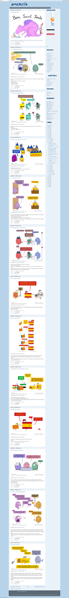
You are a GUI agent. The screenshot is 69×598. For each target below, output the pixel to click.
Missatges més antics (39, 586)
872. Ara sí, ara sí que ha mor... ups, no (18, 139)
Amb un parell (16, 88)
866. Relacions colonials (15, 409)
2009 (49, 126)
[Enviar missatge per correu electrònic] (22, 41)
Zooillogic (48, 119)
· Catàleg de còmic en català (51, 78)
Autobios (16, 7)
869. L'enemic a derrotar (15, 278)
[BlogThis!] (16, 43)
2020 (49, 178)
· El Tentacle (49, 57)
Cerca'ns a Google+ (3, 597)
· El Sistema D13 (49, 56)
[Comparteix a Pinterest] (18, 43)
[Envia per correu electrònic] (15, 43)
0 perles (12, 133)
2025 (49, 185)
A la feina (48, 101)
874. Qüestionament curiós (16, 49)
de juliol (50, 167)
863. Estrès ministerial (15, 544)
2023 (49, 182)
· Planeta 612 (49, 70)
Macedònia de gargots (17, 44)
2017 (49, 137)
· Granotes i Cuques (50, 64)
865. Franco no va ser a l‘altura (17, 450)
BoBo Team (48, 106)
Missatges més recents (16, 586)
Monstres (48, 114)
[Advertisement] (51, 204)
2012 (49, 130)
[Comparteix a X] (17, 43)
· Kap (47, 94)
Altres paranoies (47, 7)
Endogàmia (48, 108)
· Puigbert (48, 71)
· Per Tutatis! (49, 83)
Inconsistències (35, 7)
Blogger (56, 594)
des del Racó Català (31, 40)
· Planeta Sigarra (49, 84)
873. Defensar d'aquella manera (17, 93)
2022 (49, 181)
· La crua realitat (49, 68)
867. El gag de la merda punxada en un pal (19, 368)
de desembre (51, 174)
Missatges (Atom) (18, 588)
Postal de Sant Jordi (15, 12)
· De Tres (48, 54)
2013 (49, 131)
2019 (49, 177)
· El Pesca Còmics (49, 55)
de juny (50, 166)
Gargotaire (17, 41)
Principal (12, 7)
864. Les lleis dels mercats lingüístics (18, 491)
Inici (28, 586)
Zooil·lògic (41, 7)
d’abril (50, 142)
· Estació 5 (48, 62)
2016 (49, 135)
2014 (49, 133)
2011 (48, 129)
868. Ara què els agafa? (15, 318)
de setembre (51, 170)
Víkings (48, 117)
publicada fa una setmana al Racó (18, 76)
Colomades (29, 7)
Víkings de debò (49, 118)
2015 (49, 134)
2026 (49, 186)
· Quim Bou (48, 95)
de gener (50, 138)
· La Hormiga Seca (50, 65)
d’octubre (50, 171)
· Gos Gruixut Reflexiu (50, 63)
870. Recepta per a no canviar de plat (18, 227)
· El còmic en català (50, 82)
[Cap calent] (52, 74)
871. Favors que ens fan (15, 178)
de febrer (50, 139)
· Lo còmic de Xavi (50, 69)
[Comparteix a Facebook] (18, 43)
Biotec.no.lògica (22, 7)
